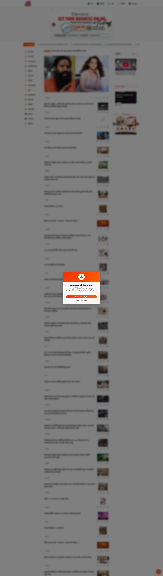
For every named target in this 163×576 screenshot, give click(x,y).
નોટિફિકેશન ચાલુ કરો (82, 297)
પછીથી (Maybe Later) (81, 300)
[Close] (98, 274)
